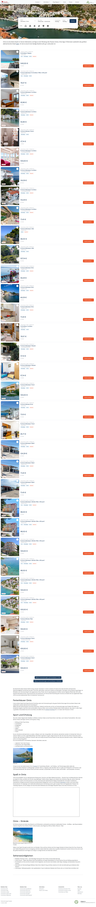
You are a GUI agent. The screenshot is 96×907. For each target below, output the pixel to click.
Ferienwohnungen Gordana (28, 92)
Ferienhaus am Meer (63, 892)
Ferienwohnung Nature (27, 131)
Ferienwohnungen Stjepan (28, 346)
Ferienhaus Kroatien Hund (64, 890)
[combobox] (28, 21)
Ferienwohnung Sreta (26, 404)
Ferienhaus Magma (25, 53)
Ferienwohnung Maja (26, 619)
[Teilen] (17, 52)
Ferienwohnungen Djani (27, 443)
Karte (64, 2)
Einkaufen (41, 889)
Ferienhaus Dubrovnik (6, 893)
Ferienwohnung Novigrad (26, 895)
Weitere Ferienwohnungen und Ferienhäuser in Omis (48, 677)
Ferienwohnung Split (25, 893)
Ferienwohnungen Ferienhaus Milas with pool (33, 72)
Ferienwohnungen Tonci (27, 385)
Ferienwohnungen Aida (27, 228)
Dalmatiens (63, 782)
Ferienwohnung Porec (25, 890)
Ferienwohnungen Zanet (27, 638)
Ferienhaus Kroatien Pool (64, 889)
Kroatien (35, 766)
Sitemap (80, 893)
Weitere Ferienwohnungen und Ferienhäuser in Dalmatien (48, 681)
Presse (70, 2)
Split (17, 44)
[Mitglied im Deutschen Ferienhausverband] (90, 2)
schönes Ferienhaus (50, 709)
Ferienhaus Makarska (6, 895)
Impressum (80, 892)
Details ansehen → (88, 65)
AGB (79, 890)
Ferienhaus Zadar (5, 892)
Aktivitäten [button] (46, 2)
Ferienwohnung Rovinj (25, 892)
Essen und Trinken (43, 890)
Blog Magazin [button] (56, 2)
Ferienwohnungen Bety (27, 267)
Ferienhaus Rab (4, 890)
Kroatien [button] (37, 2)
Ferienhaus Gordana (26, 326)
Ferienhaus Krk (4, 889)
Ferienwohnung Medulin (25, 889)
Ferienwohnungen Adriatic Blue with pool (32, 502)
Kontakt (77, 2)
